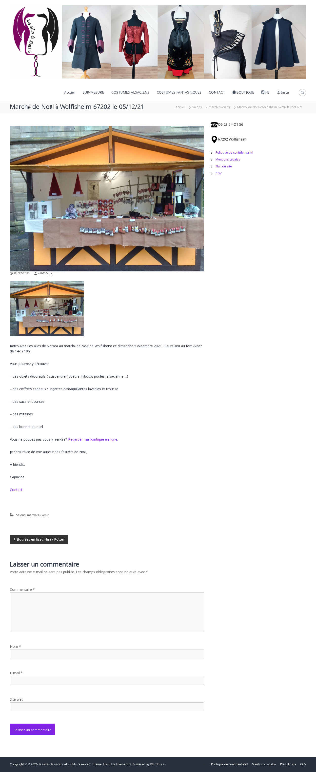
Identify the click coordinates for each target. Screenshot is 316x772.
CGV (218, 174)
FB (267, 92)
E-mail (16, 673)
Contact (16, 490)
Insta (285, 92)
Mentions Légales (228, 160)
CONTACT (217, 92)
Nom (15, 647)
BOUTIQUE (245, 92)
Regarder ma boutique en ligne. (93, 439)
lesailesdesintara (51, 765)
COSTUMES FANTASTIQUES (179, 92)
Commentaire (22, 590)
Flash (107, 765)
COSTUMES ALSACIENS (130, 92)
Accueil (69, 92)
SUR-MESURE (93, 92)
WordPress (158, 765)
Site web (16, 699)
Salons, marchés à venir (32, 515)
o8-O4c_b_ (45, 274)
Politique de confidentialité (234, 153)
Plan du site (224, 167)
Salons (197, 107)
